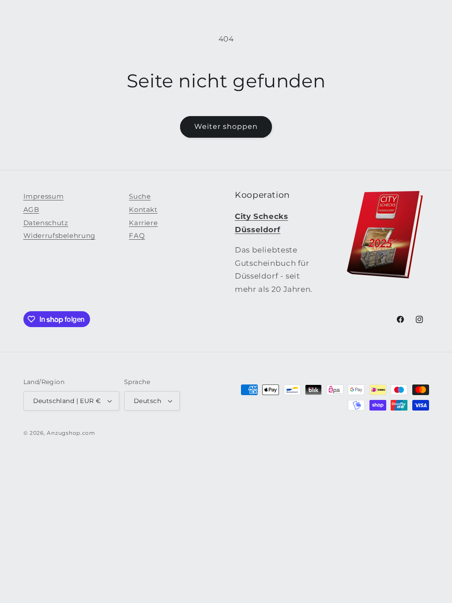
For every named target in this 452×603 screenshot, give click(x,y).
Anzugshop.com (71, 433)
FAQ (137, 236)
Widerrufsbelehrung (59, 236)
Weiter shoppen (226, 126)
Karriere (143, 223)
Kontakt (143, 210)
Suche (140, 196)
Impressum (43, 196)
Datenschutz (45, 223)
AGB (31, 210)
